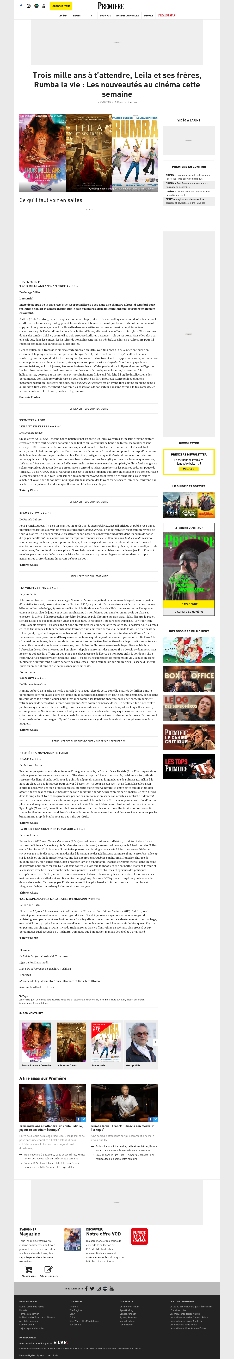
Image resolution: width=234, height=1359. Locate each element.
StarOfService (90, 1348)
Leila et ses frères (67, 1065)
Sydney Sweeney (128, 1317)
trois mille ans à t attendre (69, 999)
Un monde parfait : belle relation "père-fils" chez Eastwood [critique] (188, 177)
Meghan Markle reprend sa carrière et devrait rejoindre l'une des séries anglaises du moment (185, 202)
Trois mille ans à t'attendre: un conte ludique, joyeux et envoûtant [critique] (51, 1128)
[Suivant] (155, 1042)
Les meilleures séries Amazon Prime (189, 1317)
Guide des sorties (45, 999)
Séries (77, 15)
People (148, 15)
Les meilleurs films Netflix (184, 1324)
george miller (91, 999)
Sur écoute (75, 1324)
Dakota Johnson (128, 1313)
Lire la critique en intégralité (89, 408)
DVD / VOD (105, 15)
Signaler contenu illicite (47, 1355)
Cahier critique (26, 999)
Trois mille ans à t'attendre (36, 1065)
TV (90, 15)
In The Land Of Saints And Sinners (37, 1317)
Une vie (23, 1310)
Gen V (73, 1313)
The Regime (76, 1310)
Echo (72, 1317)
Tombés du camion (29, 1313)
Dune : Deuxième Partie (31, 1306)
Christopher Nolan (129, 1306)
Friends (74, 1306)
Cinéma (63, 15)
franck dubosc (40, 1002)
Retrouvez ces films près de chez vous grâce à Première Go (89, 741)
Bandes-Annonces (127, 15)
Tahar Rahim (126, 1324)
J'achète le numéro (189, 611)
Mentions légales (27, 1355)
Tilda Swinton (118, 999)
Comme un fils (26, 1324)
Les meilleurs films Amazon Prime (188, 1328)
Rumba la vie (25, 1002)
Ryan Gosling (126, 1310)
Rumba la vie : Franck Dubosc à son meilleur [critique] (122, 1128)
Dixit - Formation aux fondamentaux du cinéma (119, 1348)
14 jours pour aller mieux (32, 1328)
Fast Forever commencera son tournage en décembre (187, 185)
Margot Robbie (127, 1320)
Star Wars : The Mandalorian (84, 1320)
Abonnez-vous (61, 6)
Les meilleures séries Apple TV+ (187, 1320)
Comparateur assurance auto (32, 1348)
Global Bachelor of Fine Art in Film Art (65, 1348)
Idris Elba (105, 999)
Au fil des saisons (28, 1320)
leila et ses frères (135, 999)
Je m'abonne (189, 604)
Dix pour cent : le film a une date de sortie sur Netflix (188, 193)
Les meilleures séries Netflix (185, 1313)
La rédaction (130, 102)
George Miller (133, 1065)
